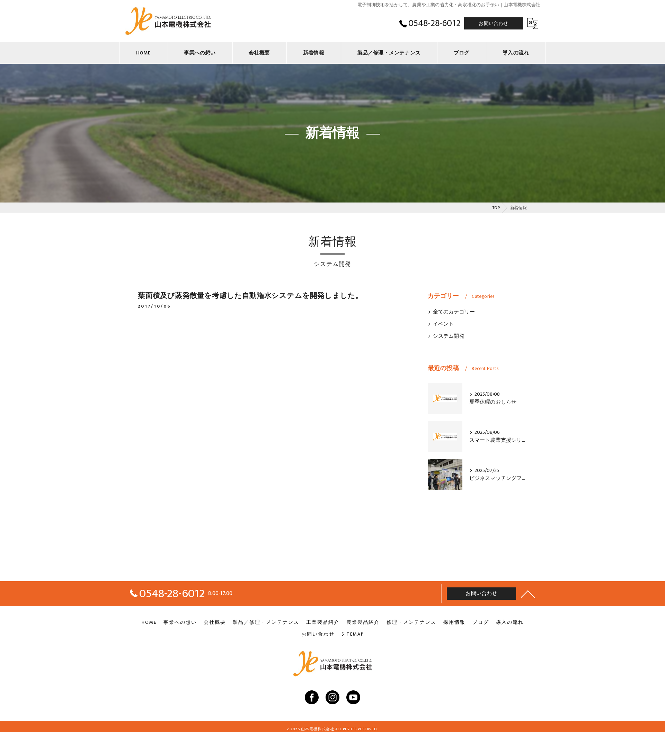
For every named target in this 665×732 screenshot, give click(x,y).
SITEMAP (353, 634)
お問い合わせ (493, 23)
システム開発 (448, 336)
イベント (443, 324)
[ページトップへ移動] (528, 594)
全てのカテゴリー (454, 312)
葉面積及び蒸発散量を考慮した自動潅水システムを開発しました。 (250, 296)
